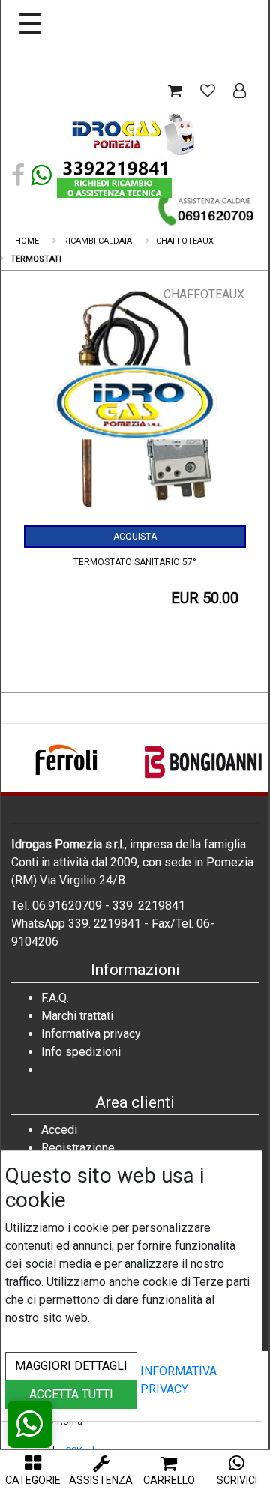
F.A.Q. (55, 998)
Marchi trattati (77, 1016)
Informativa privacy (91, 1034)
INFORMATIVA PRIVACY (178, 1380)
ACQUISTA (135, 536)
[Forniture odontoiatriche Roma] (135, 134)
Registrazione (78, 1148)
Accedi (59, 1130)
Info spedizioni (81, 1052)
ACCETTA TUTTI (71, 1394)
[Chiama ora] (206, 209)
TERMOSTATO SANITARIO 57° (135, 562)
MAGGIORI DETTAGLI (71, 1366)
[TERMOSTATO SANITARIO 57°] (135, 405)
